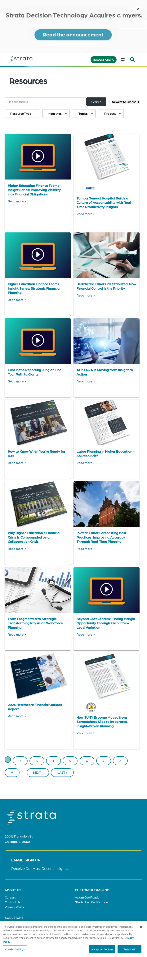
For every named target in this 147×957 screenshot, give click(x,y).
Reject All (129, 949)
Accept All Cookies (102, 949)
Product (110, 113)
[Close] (141, 927)
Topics (83, 113)
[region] (73, 939)
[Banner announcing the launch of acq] (73, 26)
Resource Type (20, 113)
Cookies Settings (15, 949)
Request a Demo (103, 59)
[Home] (28, 59)
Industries (55, 113)
